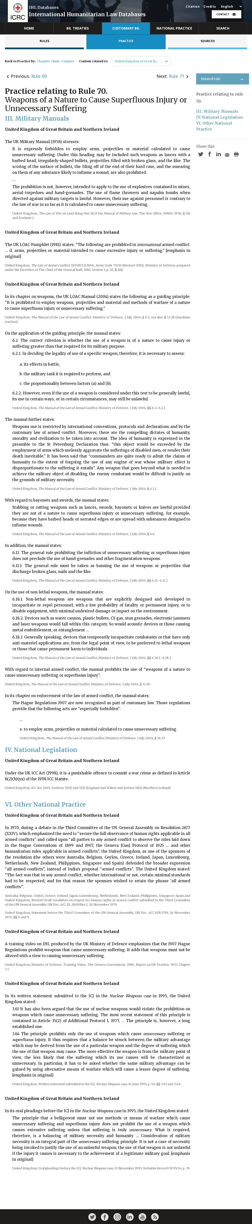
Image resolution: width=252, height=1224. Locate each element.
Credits (210, 6)
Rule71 (176, 76)
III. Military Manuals (217, 111)
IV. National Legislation (219, 117)
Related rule (210, 79)
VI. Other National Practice (214, 126)
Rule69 (39, 76)
